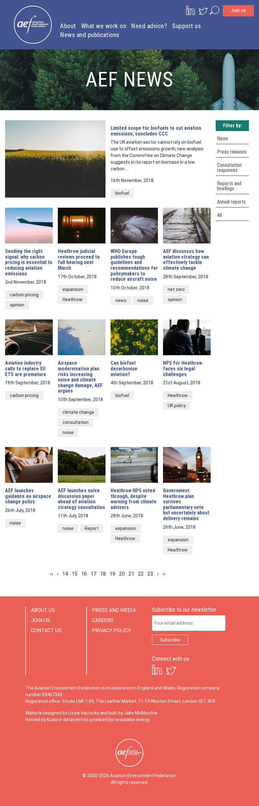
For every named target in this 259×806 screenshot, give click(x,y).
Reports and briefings (229, 186)
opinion (17, 304)
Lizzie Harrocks (83, 712)
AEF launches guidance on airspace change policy (28, 496)
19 (112, 574)
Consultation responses (229, 167)
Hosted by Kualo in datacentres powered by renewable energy (87, 719)
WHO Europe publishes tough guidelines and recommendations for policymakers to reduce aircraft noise (134, 265)
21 (131, 574)
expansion (73, 289)
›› (164, 574)
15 (74, 574)
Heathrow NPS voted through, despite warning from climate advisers (134, 499)
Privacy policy (111, 630)
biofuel (122, 193)
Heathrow (72, 299)
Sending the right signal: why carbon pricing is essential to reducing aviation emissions (28, 262)
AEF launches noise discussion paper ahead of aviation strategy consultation (81, 499)
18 (103, 574)
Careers (102, 620)
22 (141, 574)
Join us (238, 10)
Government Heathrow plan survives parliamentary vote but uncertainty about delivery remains (186, 504)
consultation (75, 422)
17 (93, 574)
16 (84, 574)
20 (122, 574)
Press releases (232, 152)
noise (142, 300)
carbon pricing (24, 294)
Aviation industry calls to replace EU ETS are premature (25, 368)
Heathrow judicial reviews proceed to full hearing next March (79, 260)
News (222, 138)
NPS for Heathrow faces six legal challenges (182, 368)
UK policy (177, 405)
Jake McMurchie (141, 712)
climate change (78, 412)
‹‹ (51, 574)
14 (65, 574)
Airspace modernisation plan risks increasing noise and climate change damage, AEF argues (80, 377)
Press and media (114, 610)
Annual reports (231, 202)
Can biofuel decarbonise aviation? (124, 368)
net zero (176, 289)
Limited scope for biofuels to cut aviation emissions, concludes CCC (156, 130)
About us (43, 610)
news (120, 300)
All (219, 215)
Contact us (46, 630)
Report (92, 528)
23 (150, 574)
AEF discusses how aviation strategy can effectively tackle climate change (186, 260)
